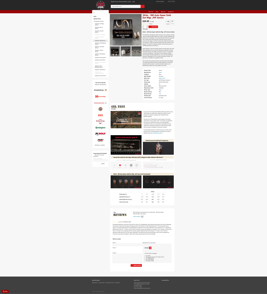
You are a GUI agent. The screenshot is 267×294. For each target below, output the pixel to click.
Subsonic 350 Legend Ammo (100, 63)
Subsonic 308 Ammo (100, 69)
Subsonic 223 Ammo (100, 60)
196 (160, 93)
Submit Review (137, 265)
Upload (146, 248)
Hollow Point (162, 78)
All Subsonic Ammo (99, 21)
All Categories (94, 13)
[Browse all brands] (106, 145)
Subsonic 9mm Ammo (100, 57)
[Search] (142, 6)
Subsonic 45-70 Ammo (99, 28)
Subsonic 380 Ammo (100, 40)
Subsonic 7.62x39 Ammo (99, 37)
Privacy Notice (101, 282)
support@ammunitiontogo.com (143, 288)
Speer (160, 72)
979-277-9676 (138, 285)
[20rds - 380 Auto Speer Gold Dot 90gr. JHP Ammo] (125, 29)
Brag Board (94, 282)
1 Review (151, 24)
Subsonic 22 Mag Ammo (99, 24)
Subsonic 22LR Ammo (100, 75)
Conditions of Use (110, 282)
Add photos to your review (149, 243)
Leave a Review (137, 216)
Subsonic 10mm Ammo (99, 51)
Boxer (160, 90)
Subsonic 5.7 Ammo (100, 34)
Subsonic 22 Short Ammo (99, 47)
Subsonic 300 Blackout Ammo (99, 66)
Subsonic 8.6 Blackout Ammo (100, 43)
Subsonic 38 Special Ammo (100, 54)
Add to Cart (154, 26)
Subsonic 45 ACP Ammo (99, 31)
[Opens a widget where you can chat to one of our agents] (5, 291)
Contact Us (117, 282)
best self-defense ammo (156, 133)
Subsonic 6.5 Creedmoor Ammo (99, 72)
